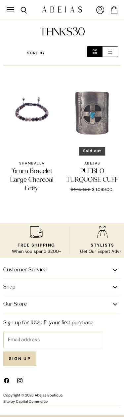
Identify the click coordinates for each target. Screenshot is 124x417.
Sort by (36, 53)
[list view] (110, 51)
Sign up (20, 358)
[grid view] (95, 51)
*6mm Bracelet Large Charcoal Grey (31, 180)
